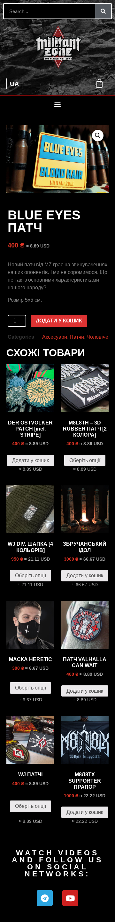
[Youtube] (70, 898)
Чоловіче (97, 337)
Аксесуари (54, 337)
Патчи (77, 337)
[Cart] (99, 83)
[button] (57, 104)
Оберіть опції (84, 460)
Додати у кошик (59, 320)
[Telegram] (45, 898)
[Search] (103, 11)
